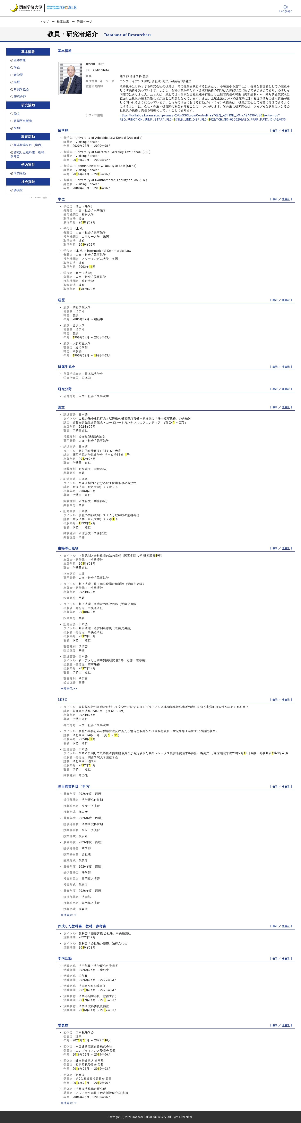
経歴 (17, 82)
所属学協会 (21, 89)
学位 (17, 67)
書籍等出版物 (23, 120)
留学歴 (18, 74)
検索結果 (63, 21)
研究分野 (20, 96)
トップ (44, 21)
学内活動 (20, 173)
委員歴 (18, 190)
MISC (17, 128)
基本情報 (20, 60)
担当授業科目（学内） (29, 145)
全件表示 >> (69, 688)
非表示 (286, 130)
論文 (17, 113)
